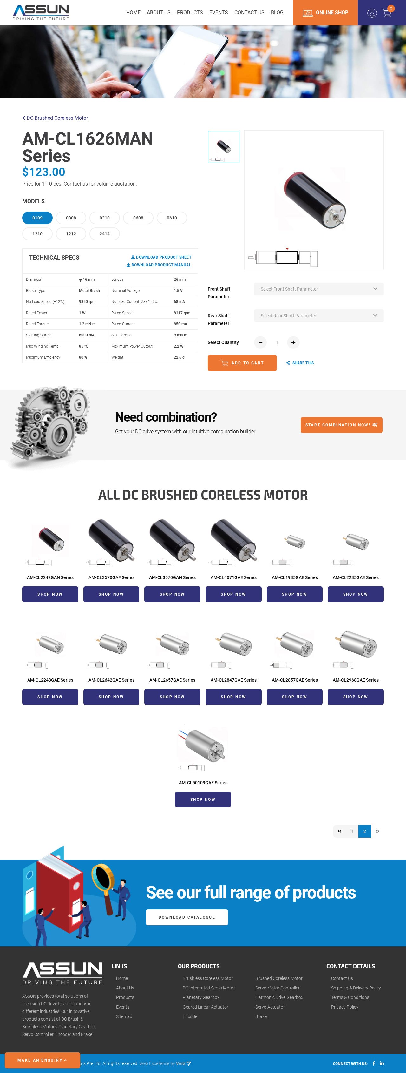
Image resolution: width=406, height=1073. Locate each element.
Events (122, 1006)
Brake (261, 1016)
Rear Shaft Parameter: (219, 319)
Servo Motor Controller (277, 987)
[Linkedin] (382, 1063)
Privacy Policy (344, 1006)
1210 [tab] (37, 233)
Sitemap (124, 1016)
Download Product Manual (160, 265)
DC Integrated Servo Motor (209, 987)
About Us (125, 987)
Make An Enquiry (40, 1060)
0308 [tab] (71, 217)
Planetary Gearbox (201, 997)
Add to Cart (247, 363)
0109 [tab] (37, 217)
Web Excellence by (162, 1063)
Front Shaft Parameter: (219, 293)
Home (122, 978)
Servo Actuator (270, 1006)
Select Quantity (223, 342)
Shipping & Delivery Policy (356, 987)
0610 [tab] (172, 217)
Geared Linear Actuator (205, 1006)
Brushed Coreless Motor (279, 978)
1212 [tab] (71, 233)
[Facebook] (374, 1063)
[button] (319, 289)
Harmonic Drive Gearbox (279, 997)
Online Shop (331, 13)
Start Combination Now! (338, 425)
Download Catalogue (187, 917)
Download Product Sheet (163, 257)
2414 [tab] (105, 233)
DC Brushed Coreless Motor (56, 118)
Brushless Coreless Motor (208, 978)
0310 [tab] (105, 217)
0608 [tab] (138, 217)
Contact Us (342, 978)
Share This (302, 363)
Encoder (191, 1016)
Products (125, 997)
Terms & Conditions (350, 997)
